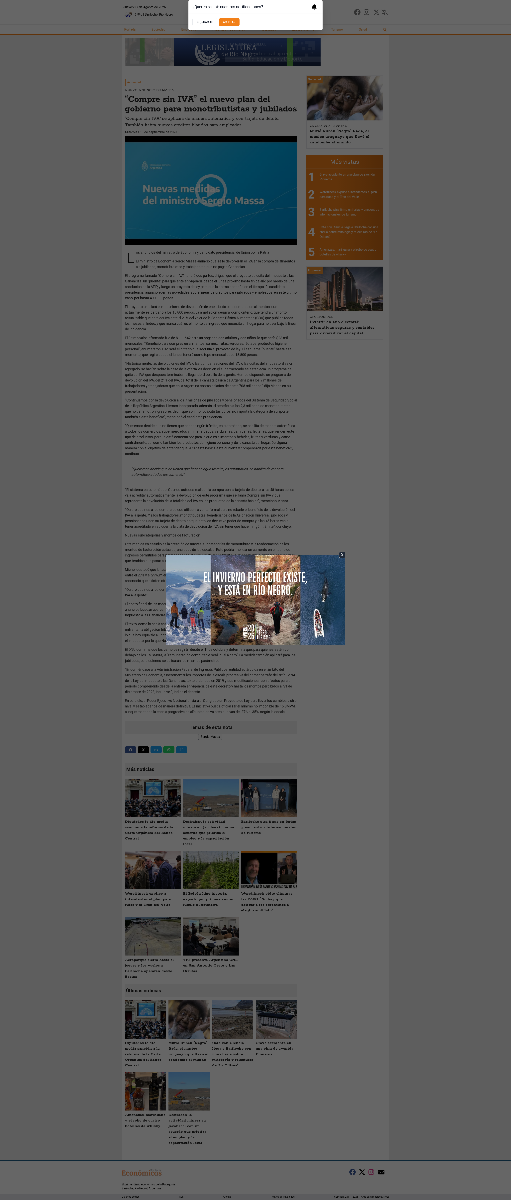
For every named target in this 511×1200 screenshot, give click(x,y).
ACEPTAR (229, 22)
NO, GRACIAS (205, 22)
